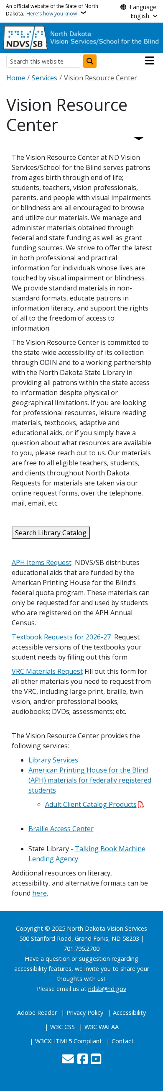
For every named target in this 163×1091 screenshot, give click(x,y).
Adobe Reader (37, 1013)
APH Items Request (41, 562)
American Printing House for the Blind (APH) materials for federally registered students (89, 780)
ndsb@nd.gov (107, 989)
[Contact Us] (68, 1059)
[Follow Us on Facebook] (82, 1059)
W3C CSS (62, 1027)
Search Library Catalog (51, 532)
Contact (123, 1041)
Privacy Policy (84, 1013)
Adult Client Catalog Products (91, 804)
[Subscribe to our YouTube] (96, 1059)
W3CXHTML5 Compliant (68, 1041)
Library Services (53, 760)
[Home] (81, 36)
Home (15, 77)
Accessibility (129, 1013)
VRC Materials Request (47, 671)
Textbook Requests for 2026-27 (61, 637)
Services (44, 77)
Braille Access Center (61, 828)
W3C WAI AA (101, 1027)
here (39, 893)
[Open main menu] (150, 60)
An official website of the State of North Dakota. (52, 10)
